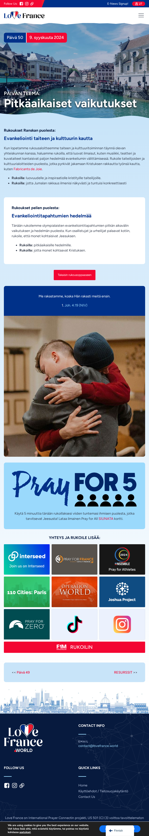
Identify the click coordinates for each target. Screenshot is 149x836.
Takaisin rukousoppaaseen (74, 275)
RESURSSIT (123, 672)
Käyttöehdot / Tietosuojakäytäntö (103, 791)
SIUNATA (106, 519)
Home (82, 785)
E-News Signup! (117, 3)
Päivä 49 (23, 672)
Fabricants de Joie (28, 169)
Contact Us (86, 797)
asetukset (25, 832)
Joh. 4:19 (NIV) (76, 305)
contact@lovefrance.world (98, 746)
